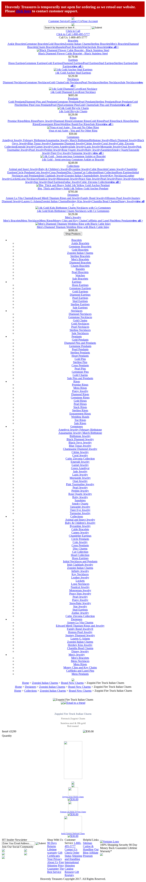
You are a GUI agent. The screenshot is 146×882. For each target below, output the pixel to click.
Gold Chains (56, 82)
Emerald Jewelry (25, 146)
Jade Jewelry (77, 146)
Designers (73, 194)
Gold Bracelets (56, 43)
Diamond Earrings (72, 63)
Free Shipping (55, 864)
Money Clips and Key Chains (70, 220)
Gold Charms (86, 104)
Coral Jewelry (109, 143)
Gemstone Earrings (35, 63)
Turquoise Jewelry (82, 153)
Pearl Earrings (91, 63)
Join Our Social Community (17, 846)
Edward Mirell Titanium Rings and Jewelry (56, 198)
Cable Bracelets (99, 169)
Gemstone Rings (81, 120)
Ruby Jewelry (93, 149)
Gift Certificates (54, 854)
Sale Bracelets (99, 47)
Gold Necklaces (73, 82)
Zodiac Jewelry (71, 182)
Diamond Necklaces (14, 82)
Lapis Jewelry (92, 146)
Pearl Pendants (87, 101)
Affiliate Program (90, 854)
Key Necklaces (117, 175)
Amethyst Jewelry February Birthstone (24, 140)
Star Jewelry (41, 182)
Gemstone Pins (70, 104)
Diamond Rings (63, 120)
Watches (87, 47)
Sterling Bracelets (100, 43)
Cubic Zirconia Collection (95, 182)
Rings (73, 117)
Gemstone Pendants (68, 101)
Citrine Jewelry (92, 143)
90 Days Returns (52, 844)
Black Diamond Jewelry (123, 140)
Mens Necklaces (30, 220)
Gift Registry (72, 873)
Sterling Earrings (123, 63)
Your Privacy (54, 859)
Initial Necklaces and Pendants (80, 561)
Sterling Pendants (105, 101)
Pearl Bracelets (73, 47)
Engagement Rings (50, 124)
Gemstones (73, 137)
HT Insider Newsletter (14, 839)
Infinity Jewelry (100, 175)
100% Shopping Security (114, 844)
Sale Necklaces (129, 82)
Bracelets (73, 40)
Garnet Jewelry (43, 146)
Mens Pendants (123, 220)
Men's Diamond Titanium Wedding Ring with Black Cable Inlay (73, 227)
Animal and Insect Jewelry (24, 169)
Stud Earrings (106, 63)
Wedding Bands (70, 124)
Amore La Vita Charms (19, 198)
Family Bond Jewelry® (94, 198)
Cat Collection (89, 172)
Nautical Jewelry (47, 178)
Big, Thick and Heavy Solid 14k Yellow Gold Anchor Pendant (73, 188)
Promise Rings (16, 120)
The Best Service (55, 870)
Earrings (73, 59)
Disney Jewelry (126, 201)
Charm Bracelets (47, 47)
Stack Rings (123, 120)
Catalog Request (69, 870)
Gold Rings (96, 120)
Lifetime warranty (52, 851)
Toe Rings (84, 124)
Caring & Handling (88, 848)
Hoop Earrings (16, 63)
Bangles (60, 47)
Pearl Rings (109, 120)
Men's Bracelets (119, 43)
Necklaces (73, 79)
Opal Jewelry (128, 146)
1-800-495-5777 (73, 844)
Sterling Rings (80, 410)
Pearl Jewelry (36, 149)
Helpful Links (91, 839)
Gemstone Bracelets (36, 43)
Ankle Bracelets (16, 43)
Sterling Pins (26, 104)
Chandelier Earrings (80, 535)
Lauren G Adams (31, 201)
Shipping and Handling (73, 857)
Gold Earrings (54, 63)
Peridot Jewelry (53, 149)
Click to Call (73, 30)
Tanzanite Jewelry (80, 506)
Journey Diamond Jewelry (80, 635)
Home (25, 682)
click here (23, 11)
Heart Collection (106, 172)
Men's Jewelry (73, 217)
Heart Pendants (123, 101)
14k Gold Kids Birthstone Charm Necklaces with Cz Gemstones (73, 210)
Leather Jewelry (80, 577)
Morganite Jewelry (110, 146)
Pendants (73, 98)
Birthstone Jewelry (99, 140)
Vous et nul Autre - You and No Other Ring (73, 130)
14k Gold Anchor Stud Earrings (73, 72)
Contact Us (75, 21)
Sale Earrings (80, 307)
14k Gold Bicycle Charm (73, 111)
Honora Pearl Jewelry (119, 198)
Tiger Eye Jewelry (61, 153)
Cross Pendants (42, 104)
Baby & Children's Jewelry (54, 169)
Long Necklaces (29, 178)
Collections (73, 165)
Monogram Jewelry (68, 178)
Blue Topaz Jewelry (39, 143)
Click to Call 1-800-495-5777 (73, 34)
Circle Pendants (25, 172)
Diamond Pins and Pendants (41, 101)
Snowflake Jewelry (80, 603)
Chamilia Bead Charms (105, 201)
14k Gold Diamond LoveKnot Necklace (73, 92)
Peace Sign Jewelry (90, 178)
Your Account (90, 21)
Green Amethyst (61, 146)
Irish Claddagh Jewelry (52, 175)
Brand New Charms (72, 682)
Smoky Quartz (120, 149)
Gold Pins (80, 358)
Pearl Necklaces (91, 82)
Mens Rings (31, 120)
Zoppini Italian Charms (78, 43)
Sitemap (87, 843)
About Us (52, 862)
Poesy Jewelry (46, 120)
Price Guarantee (55, 867)
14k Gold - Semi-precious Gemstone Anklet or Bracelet (73, 159)
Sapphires (106, 149)
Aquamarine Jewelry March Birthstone (67, 140)
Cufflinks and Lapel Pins (100, 220)
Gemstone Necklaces (37, 82)
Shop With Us (55, 839)
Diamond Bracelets (80, 262)
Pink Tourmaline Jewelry (80, 484)
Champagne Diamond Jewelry (67, 143)
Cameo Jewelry (116, 169)
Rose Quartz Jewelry (73, 149)
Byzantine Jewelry (79, 169)
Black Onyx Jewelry (80, 442)
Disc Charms (74, 172)
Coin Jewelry (41, 172)
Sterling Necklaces (110, 82)
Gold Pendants (16, 101)
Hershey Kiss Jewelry (79, 201)
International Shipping (72, 864)
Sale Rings (96, 124)
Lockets (15, 178)
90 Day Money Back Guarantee (118, 846)
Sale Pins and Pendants (107, 104)
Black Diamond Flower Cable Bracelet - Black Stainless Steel (73, 53)
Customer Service (58, 21)
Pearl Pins (56, 104)
